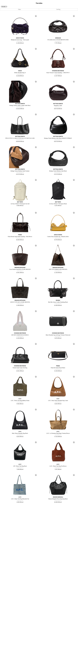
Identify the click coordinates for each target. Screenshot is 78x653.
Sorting (58, 9)
